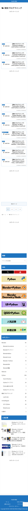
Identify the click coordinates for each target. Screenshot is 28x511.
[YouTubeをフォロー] (20, 272)
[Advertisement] (14, 26)
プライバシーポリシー (14, 506)
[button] (24, 261)
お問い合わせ (7, 504)
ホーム (7, 502)
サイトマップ (21, 504)
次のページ (14, 204)
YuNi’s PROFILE (20, 502)
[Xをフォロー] (8, 272)
